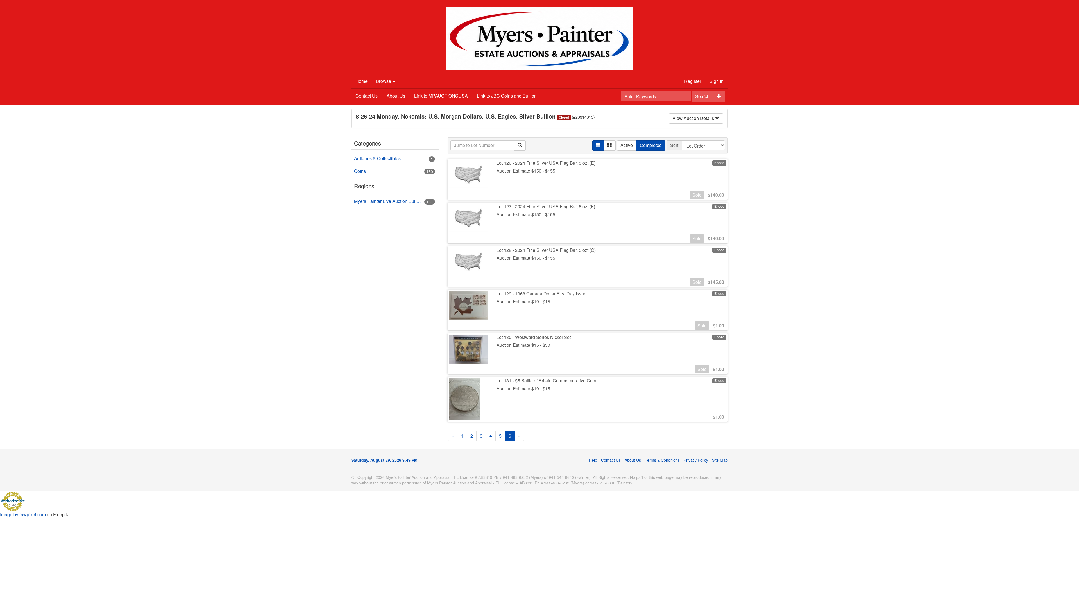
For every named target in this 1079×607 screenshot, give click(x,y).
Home (361, 81)
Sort (674, 145)
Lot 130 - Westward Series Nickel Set (534, 337)
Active (626, 145)
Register (692, 81)
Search (702, 96)
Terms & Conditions (662, 460)
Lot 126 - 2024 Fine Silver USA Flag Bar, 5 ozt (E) (546, 163)
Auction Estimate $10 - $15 (523, 301)
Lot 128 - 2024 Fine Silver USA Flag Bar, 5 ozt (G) (546, 250)
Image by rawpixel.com (23, 514)
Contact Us (366, 95)
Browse (384, 81)
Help (593, 460)
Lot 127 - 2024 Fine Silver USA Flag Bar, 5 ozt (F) (546, 206)
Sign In (716, 81)
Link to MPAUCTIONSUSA (441, 95)
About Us (396, 95)
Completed (651, 145)
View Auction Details (693, 118)
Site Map (720, 460)
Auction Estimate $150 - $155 (526, 170)
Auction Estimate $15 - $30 (523, 345)
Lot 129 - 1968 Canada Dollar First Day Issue (541, 293)
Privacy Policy (696, 460)
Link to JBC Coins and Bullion (507, 95)
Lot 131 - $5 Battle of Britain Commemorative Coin (546, 380)
